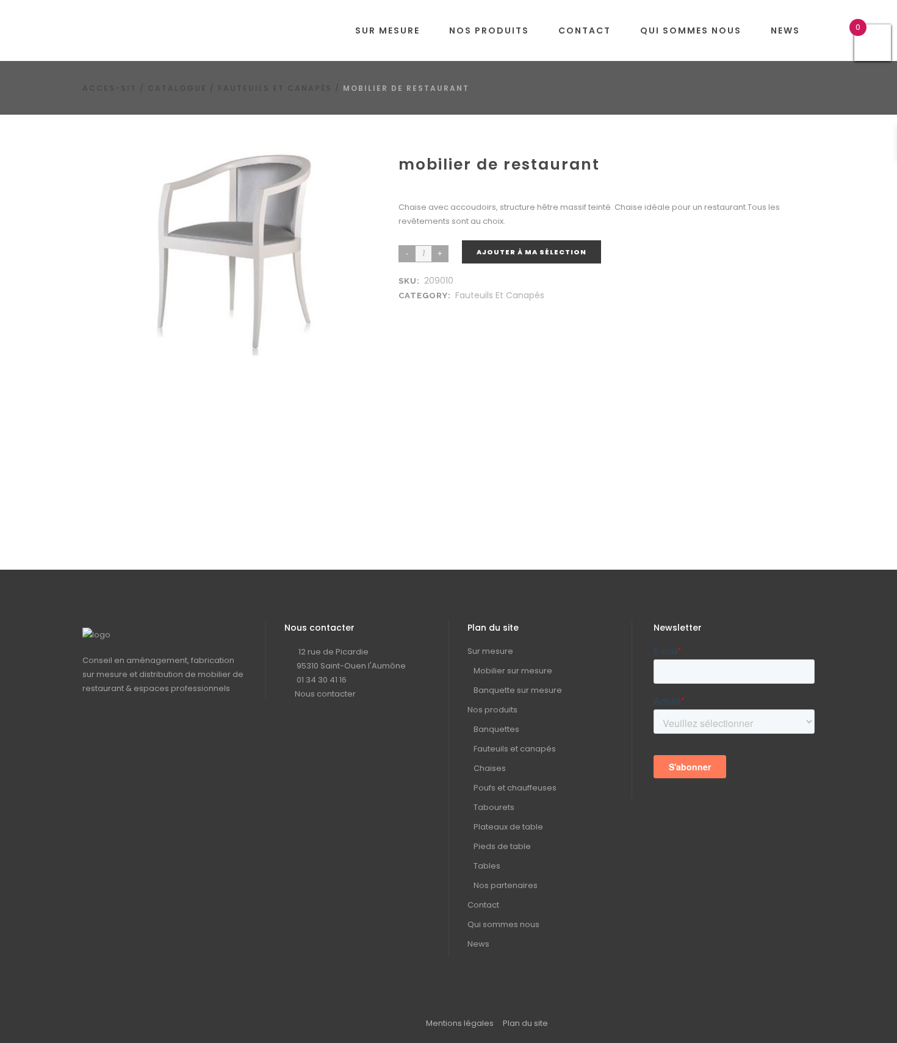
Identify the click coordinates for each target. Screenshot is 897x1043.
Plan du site (525, 1023)
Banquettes (496, 729)
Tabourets (494, 807)
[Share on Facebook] (407, 310)
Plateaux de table (508, 827)
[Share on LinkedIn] (419, 310)
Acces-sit (109, 88)
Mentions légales (460, 1023)
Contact (483, 905)
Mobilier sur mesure (513, 670)
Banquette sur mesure (518, 690)
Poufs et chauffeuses (515, 788)
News (478, 944)
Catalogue (177, 88)
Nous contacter (325, 694)
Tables (487, 866)
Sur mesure (490, 651)
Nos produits (492, 709)
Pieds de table (502, 846)
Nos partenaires (506, 885)
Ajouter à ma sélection (531, 252)
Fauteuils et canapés (275, 88)
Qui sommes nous (503, 924)
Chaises (490, 768)
